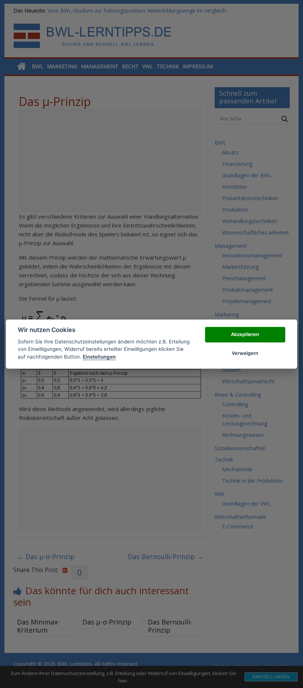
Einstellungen (99, 357)
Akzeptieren (245, 335)
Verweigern (245, 353)
